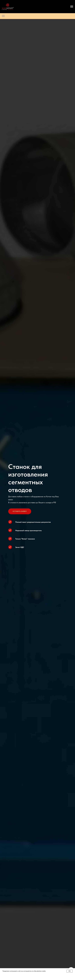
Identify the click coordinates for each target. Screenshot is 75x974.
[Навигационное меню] (71, 7)
